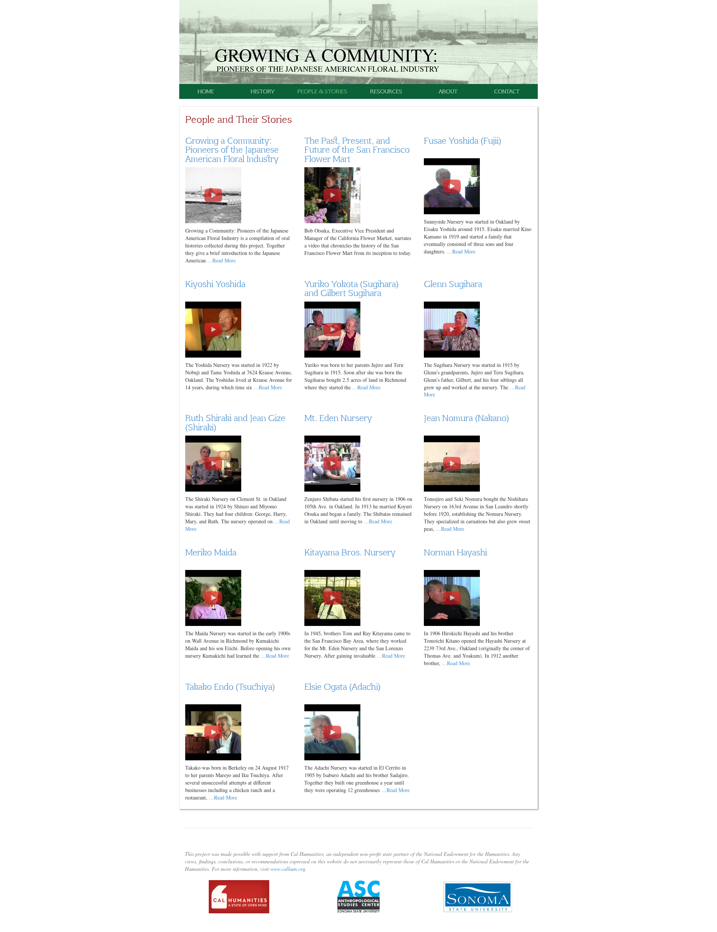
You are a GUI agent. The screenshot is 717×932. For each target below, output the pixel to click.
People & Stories (322, 91)
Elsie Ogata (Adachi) (342, 686)
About (448, 91)
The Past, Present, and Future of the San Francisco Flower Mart (357, 149)
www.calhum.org (287, 868)
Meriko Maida (210, 552)
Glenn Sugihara (453, 283)
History (262, 91)
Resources (386, 91)
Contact (506, 91)
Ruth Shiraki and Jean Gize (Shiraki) (235, 422)
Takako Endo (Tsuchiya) (230, 686)
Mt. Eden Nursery (338, 417)
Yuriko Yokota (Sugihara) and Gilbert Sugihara (351, 288)
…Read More (221, 260)
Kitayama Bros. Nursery (349, 552)
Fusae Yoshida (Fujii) (462, 140)
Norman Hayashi (455, 552)
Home (206, 91)
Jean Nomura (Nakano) (466, 417)
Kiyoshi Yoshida (215, 283)
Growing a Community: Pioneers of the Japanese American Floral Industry (232, 149)
